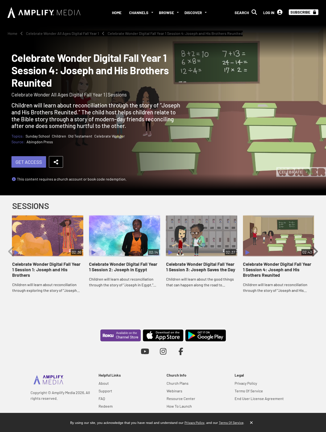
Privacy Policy (246, 383)
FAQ (102, 398)
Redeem (106, 406)
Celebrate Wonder (109, 136)
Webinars (174, 391)
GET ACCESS (29, 162)
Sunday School (38, 136)
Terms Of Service (249, 391)
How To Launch (179, 406)
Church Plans (178, 383)
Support (105, 391)
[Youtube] (145, 351)
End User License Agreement (259, 398)
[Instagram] (163, 351)
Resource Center (181, 398)
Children (59, 136)
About (104, 383)
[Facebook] (181, 351)
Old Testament (80, 136)
